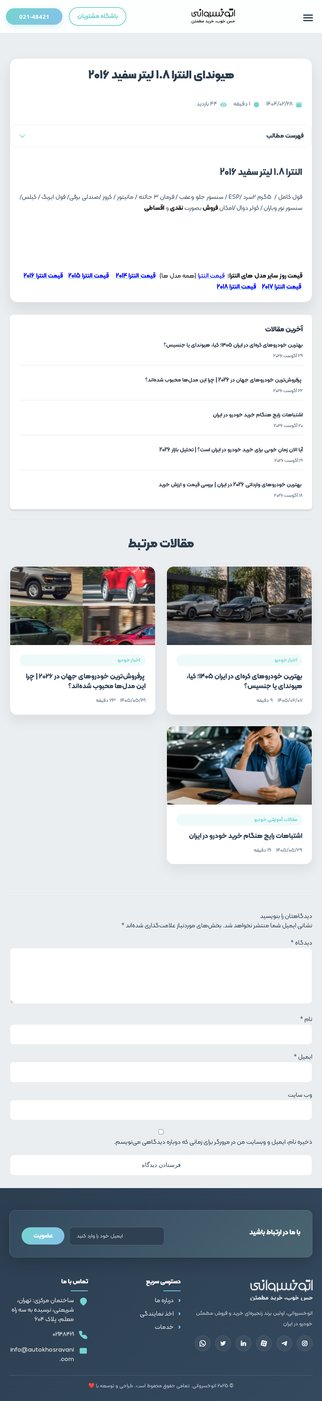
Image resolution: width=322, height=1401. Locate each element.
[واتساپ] (202, 1343)
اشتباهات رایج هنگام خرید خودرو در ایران (245, 836)
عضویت (43, 1236)
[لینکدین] (243, 1343)
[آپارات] (264, 1343)
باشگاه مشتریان (97, 16)
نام (306, 1019)
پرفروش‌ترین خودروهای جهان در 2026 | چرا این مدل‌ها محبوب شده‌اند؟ (86, 681)
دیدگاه (301, 943)
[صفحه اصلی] (213, 16)
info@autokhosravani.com (42, 1354)
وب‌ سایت (300, 1095)
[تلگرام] (284, 1343)
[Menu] (308, 17)
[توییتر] (223, 1343)
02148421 (63, 1334)
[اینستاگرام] (305, 1343)
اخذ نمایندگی (157, 1314)
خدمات (164, 1327)
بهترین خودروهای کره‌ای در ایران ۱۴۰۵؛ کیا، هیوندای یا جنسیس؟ (244, 681)
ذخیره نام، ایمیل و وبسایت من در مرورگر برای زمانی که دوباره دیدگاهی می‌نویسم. (213, 1142)
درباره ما (164, 1300)
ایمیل (303, 1057)
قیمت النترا (211, 276)
